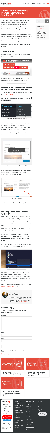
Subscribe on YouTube (8, 417)
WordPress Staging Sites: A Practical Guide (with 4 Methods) (37, 373)
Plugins (39, 3)
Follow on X (7, 419)
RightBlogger (41, 410)
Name (3, 332)
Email (3, 338)
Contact (40, 407)
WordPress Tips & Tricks (6, 4)
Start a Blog (26, 3)
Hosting (33, 3)
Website (3, 343)
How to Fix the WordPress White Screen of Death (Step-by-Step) (12, 393)
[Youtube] (48, 4)
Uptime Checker (30, 409)
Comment (4, 315)
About (39, 404)
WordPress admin (8, 94)
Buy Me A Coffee (23, 301)
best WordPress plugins (7, 286)
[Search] (47, 21)
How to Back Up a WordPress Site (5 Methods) (12, 373)
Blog (44, 3)
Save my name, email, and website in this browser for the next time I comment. (16, 351)
